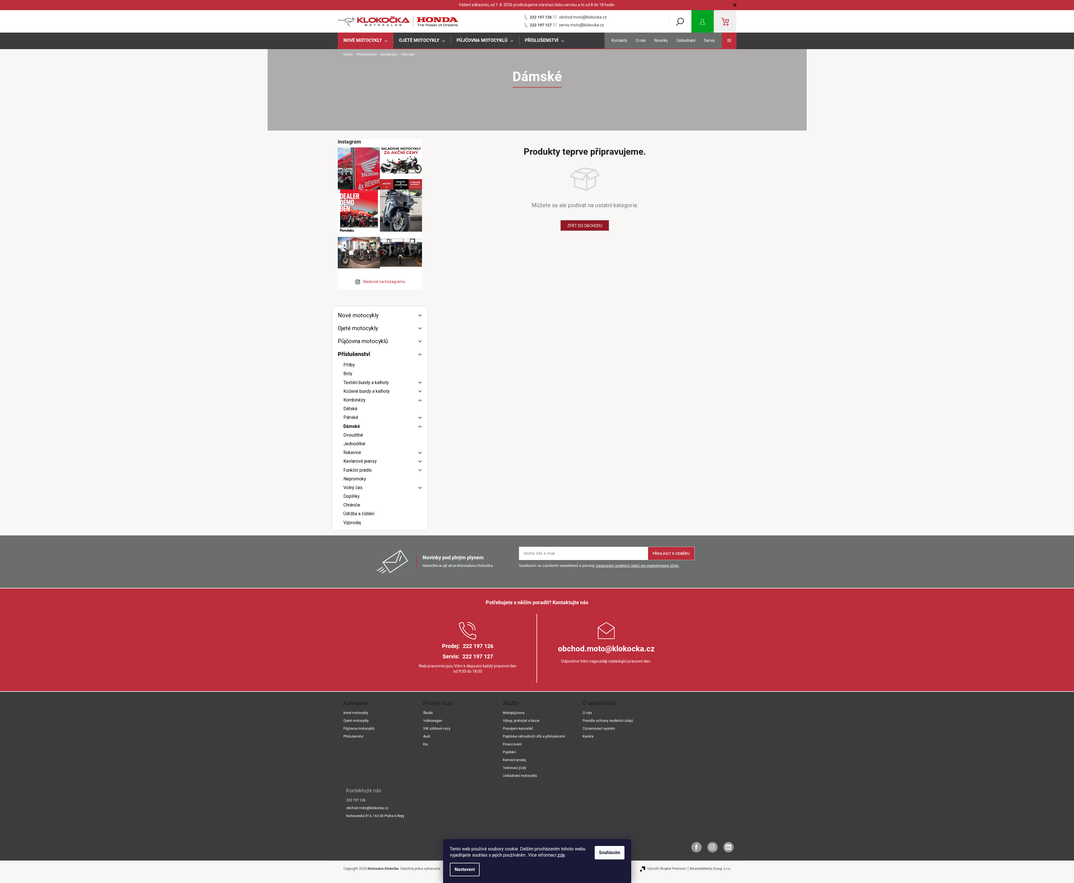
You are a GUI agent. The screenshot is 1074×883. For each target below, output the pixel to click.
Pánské (350, 417)
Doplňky (351, 496)
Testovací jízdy (514, 768)
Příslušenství (354, 354)
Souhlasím (609, 852)
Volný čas (352, 487)
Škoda (428, 713)
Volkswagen (432, 721)
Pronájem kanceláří (518, 729)
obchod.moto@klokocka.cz (583, 17)
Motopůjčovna (514, 713)
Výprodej (352, 522)
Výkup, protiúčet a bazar (521, 721)
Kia (425, 744)
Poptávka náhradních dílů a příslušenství (534, 736)
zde (561, 855)
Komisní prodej (514, 760)
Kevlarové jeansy (360, 461)
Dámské (351, 426)
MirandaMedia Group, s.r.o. (710, 869)
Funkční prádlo (357, 470)
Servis (709, 40)
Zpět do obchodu (584, 225)
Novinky (661, 40)
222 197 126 (541, 17)
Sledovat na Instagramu (384, 281)
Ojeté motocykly (358, 328)
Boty (347, 373)
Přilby (349, 365)
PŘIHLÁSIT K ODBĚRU (671, 553)
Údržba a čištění (358, 513)
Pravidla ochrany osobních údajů (608, 721)
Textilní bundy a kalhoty (366, 382)
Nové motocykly (358, 315)
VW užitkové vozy (436, 729)
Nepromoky (354, 479)
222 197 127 (541, 25)
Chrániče (351, 505)
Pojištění (509, 752)
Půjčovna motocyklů (363, 341)
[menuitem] (365, 41)
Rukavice (352, 452)
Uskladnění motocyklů (520, 776)
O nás (641, 40)
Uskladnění (686, 40)
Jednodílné (354, 443)
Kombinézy (354, 400)
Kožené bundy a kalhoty (366, 391)
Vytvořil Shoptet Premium (666, 869)
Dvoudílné (353, 435)
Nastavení (465, 869)
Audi (426, 736)
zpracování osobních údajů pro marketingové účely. (637, 565)
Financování (512, 744)
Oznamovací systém (599, 729)
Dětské (350, 408)
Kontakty (619, 40)
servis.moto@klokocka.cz (581, 25)
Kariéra (588, 736)
